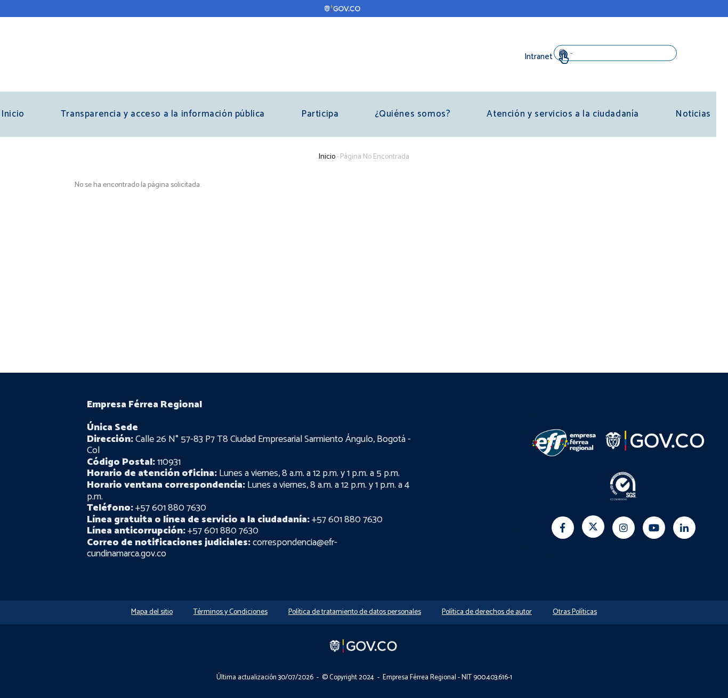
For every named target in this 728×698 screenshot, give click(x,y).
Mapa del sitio (152, 612)
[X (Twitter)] (593, 526)
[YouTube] (654, 527)
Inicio (327, 157)
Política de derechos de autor (487, 612)
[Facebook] (563, 527)
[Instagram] (623, 527)
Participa (319, 113)
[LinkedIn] (684, 527)
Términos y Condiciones (230, 612)
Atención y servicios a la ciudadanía (563, 113)
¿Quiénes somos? (412, 113)
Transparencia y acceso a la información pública (163, 113)
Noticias (693, 113)
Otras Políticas (575, 612)
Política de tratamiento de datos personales (354, 612)
